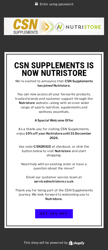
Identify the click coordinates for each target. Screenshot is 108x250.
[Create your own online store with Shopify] (76, 243)
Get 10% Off (54, 213)
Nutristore (61, 85)
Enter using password (56, 4)
